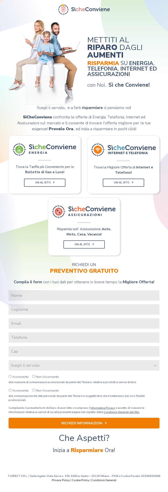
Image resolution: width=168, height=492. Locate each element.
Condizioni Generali (103, 480)
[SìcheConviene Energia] (44, 150)
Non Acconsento (47, 377)
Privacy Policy (61, 480)
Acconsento (20, 377)
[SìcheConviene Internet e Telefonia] (123, 150)
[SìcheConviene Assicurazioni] (84, 212)
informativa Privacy (103, 408)
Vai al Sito (43, 183)
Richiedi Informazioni (82, 423)
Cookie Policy (80, 480)
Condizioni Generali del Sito (121, 412)
